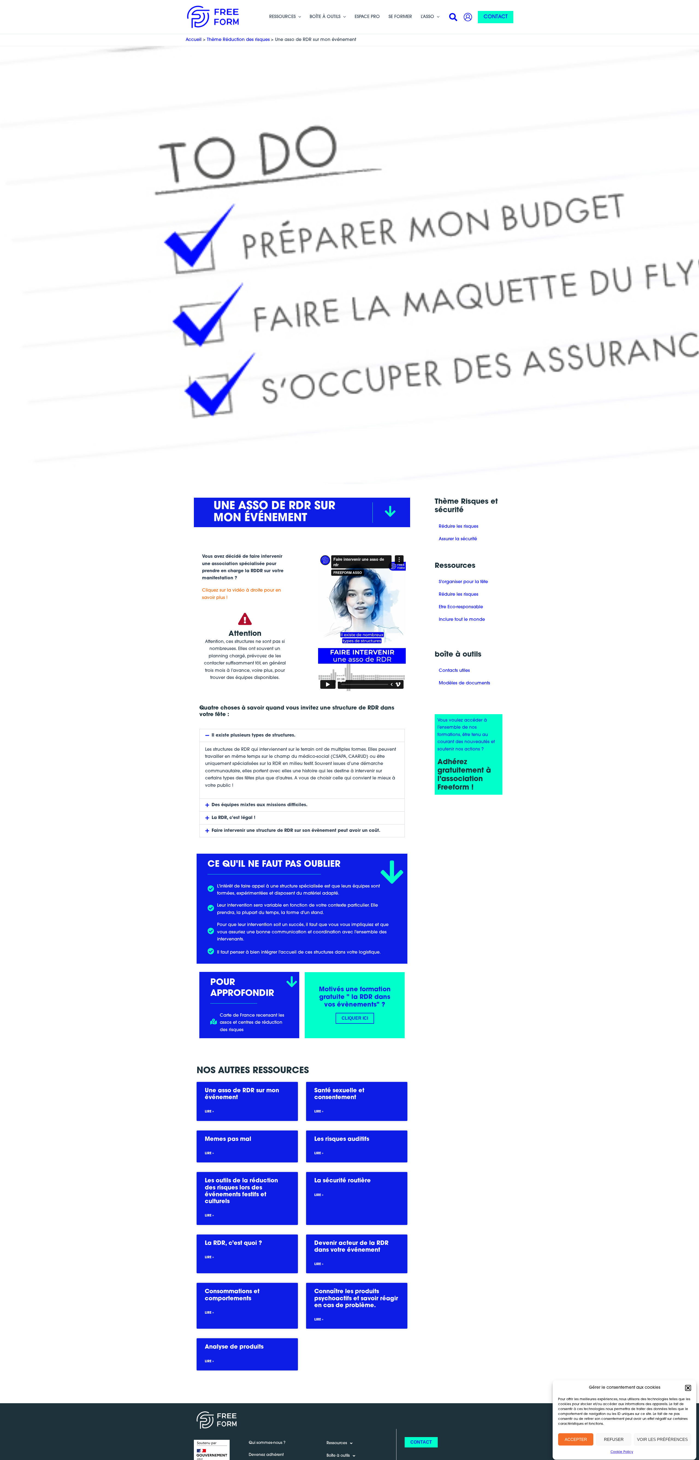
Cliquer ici (355, 1018)
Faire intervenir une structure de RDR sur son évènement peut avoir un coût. (296, 831)
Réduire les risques (458, 526)
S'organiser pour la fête (463, 582)
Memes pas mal (228, 1139)
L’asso (427, 17)
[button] (688, 1388)
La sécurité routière (342, 1181)
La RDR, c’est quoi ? (233, 1243)
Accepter (576, 1439)
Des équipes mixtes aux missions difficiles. (259, 805)
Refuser (614, 1439)
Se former (400, 17)
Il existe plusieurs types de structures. (253, 735)
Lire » (209, 1111)
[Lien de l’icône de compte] (467, 17)
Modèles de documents (464, 683)
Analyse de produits (234, 1347)
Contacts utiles (454, 671)
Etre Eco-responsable (461, 607)
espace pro (367, 17)
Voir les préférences (662, 1439)
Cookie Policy (622, 1452)
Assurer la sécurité (458, 539)
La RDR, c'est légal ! (233, 818)
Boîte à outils (325, 17)
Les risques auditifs (341, 1139)
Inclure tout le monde (462, 620)
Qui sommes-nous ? (267, 1443)
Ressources (282, 17)
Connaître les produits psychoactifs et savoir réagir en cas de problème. (356, 1298)
